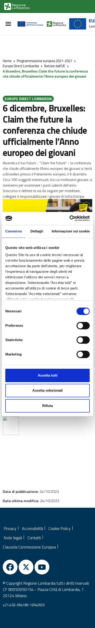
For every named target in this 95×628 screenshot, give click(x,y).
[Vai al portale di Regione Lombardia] (16, 6)
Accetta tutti (47, 375)
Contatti (34, 538)
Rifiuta (47, 406)
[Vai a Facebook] (10, 567)
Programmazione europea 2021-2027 (44, 60)
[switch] (83, 325)
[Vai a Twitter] (26, 567)
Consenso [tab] (13, 231)
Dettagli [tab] (36, 231)
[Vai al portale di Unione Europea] (32, 24)
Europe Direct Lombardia (21, 66)
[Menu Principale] (8, 24)
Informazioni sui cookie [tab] (71, 231)
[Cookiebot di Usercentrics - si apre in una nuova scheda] (69, 218)
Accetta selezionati (47, 390)
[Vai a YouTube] (42, 567)
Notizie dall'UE (54, 66)
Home (7, 60)
